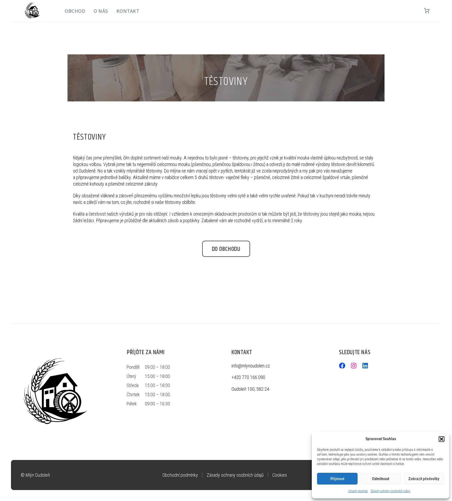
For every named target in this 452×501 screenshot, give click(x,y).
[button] (441, 439)
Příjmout (337, 478)
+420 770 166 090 (248, 377)
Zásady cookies (358, 491)
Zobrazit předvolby (423, 478)
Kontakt (128, 11)
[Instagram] (354, 365)
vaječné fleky (237, 177)
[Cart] (427, 11)
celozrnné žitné (286, 177)
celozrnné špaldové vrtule (327, 177)
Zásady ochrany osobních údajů (390, 491)
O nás (101, 11)
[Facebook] (342, 365)
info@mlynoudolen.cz (250, 365)
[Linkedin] (365, 365)
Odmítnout (380, 478)
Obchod (75, 11)
